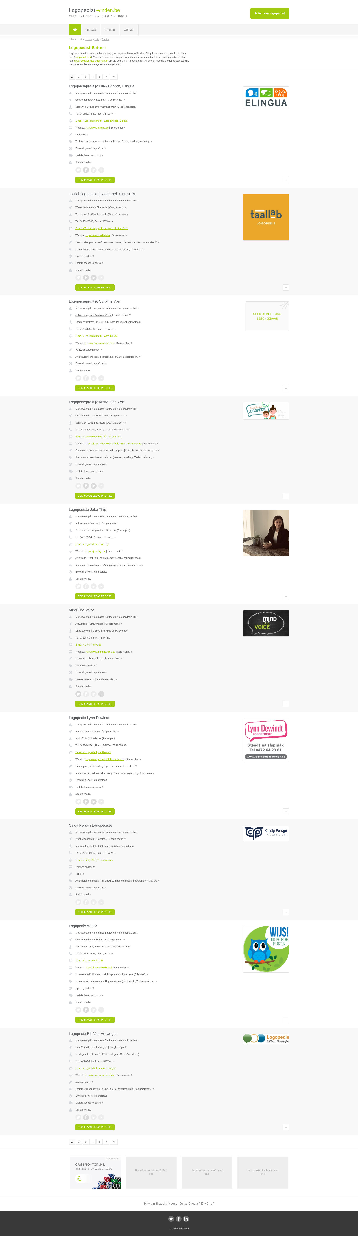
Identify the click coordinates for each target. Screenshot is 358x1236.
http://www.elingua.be (97, 127)
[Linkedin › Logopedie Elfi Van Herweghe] (94, 1117)
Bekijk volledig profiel (95, 179)
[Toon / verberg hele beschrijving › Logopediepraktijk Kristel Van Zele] (132, 450)
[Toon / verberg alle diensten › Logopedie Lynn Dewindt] (132, 773)
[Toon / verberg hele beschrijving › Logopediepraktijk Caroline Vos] (132, 350)
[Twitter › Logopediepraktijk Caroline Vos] (78, 378)
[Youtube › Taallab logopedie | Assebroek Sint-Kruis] (101, 278)
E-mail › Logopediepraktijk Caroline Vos (96, 336)
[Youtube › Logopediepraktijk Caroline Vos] (101, 378)
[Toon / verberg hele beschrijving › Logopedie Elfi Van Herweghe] (132, 1082)
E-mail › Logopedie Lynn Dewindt (93, 752)
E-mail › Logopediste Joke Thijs (92, 544)
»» (114, 76)
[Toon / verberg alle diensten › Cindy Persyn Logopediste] (132, 881)
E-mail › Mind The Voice (88, 644)
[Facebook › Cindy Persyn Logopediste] (86, 902)
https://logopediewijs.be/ (99, 967)
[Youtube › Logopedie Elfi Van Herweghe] (101, 1117)
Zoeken (110, 29)
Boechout (95, 523)
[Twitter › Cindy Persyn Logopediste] (78, 902)
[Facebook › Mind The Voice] (86, 694)
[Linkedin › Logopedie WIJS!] (94, 1010)
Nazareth (101, 99)
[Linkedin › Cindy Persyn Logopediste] (94, 902)
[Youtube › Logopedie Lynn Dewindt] (101, 802)
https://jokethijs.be (96, 551)
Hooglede (102, 838)
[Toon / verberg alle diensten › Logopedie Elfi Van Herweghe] (132, 1089)
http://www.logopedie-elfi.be (100, 1075)
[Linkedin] (186, 1219)
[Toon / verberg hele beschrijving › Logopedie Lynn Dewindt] (132, 766)
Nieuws (91, 29)
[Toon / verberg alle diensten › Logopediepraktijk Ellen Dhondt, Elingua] (132, 141)
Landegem (101, 1047)
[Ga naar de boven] (286, 180)
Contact (129, 29)
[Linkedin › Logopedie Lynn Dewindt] (94, 802)
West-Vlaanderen (84, 207)
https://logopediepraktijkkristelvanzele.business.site (113, 443)
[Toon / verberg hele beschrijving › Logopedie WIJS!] (132, 974)
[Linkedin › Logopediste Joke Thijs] (94, 586)
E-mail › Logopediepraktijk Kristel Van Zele (98, 436)
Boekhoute (102, 415)
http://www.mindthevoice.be (100, 651)
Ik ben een (270, 13)
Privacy (185, 1228)
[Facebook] (179, 1219)
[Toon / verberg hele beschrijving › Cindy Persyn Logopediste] (132, 874)
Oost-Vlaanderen (84, 99)
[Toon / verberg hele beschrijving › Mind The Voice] (132, 658)
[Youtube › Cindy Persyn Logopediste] (101, 902)
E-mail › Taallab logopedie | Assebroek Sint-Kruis (101, 228)
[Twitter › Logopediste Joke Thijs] (78, 586)
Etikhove (101, 939)
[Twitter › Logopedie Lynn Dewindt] (78, 802)
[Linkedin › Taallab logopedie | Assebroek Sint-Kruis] (94, 278)
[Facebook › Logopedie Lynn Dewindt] (86, 802)
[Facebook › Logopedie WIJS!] (86, 1010)
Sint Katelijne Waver (101, 315)
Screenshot (118, 127)
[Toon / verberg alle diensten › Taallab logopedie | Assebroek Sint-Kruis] (132, 249)
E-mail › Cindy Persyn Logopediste (94, 860)
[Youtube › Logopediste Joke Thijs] (101, 586)
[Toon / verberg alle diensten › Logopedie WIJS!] (132, 981)
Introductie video (106, 679)
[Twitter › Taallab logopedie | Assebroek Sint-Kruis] (78, 278)
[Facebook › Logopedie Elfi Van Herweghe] (86, 1117)
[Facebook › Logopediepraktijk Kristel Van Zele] (86, 486)
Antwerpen (81, 315)
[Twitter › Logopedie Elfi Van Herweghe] (78, 1117)
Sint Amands (96, 623)
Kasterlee (95, 731)
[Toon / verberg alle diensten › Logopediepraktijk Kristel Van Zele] (132, 457)
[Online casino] (98, 1174)
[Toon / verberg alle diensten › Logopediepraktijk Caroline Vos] (132, 357)
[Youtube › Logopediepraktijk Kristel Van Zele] (101, 486)
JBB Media (176, 1228)
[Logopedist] (75, 29)
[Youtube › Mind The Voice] (101, 694)
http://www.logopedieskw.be (100, 343)
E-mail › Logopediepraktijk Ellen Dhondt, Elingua (101, 120)
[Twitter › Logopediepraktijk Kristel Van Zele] (78, 486)
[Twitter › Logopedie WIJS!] (78, 1010)
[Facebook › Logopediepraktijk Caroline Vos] (86, 378)
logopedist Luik (83, 57)
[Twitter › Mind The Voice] (78, 694)
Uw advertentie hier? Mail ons (151, 1172)
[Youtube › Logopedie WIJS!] (101, 1010)
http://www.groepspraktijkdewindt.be (105, 759)
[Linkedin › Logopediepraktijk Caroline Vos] (94, 378)
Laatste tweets (84, 679)
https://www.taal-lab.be (98, 235)
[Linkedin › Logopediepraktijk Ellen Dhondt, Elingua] (94, 170)
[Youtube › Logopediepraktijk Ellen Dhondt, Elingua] (101, 170)
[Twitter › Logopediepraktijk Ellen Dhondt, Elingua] (78, 170)
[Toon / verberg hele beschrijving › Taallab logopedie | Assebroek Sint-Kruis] (132, 242)
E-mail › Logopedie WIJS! (89, 960)
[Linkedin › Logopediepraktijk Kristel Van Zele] (94, 486)
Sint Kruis (102, 207)
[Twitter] (171, 1219)
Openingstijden (85, 256)
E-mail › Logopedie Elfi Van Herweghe (95, 1068)
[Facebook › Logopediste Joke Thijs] (86, 586)
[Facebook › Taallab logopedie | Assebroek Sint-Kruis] (86, 278)
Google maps (116, 99)
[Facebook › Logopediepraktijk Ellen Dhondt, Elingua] (86, 170)
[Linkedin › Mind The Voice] (94, 694)
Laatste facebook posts (89, 155)
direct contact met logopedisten (91, 60)
